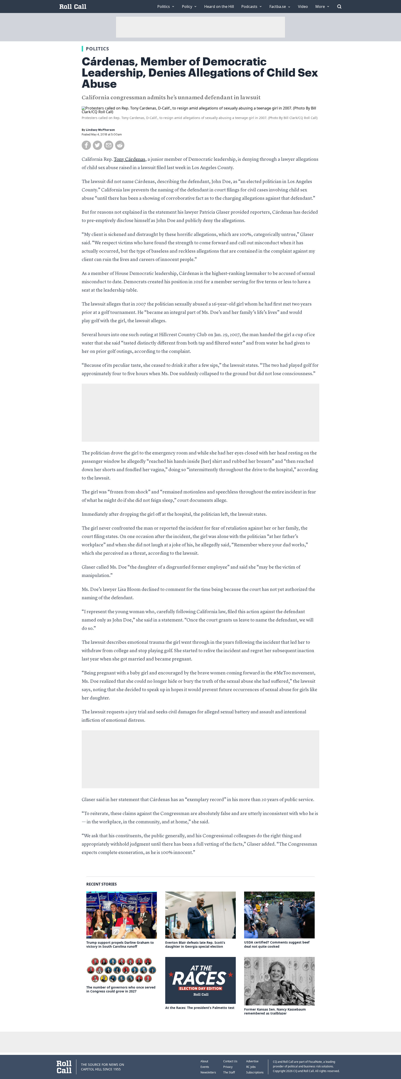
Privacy (228, 1067)
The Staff (229, 1072)
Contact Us (230, 1061)
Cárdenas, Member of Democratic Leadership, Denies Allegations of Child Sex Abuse (200, 73)
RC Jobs (251, 1067)
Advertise (252, 1061)
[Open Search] (339, 6)
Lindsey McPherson (100, 130)
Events (204, 1067)
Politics (97, 48)
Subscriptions (255, 1072)
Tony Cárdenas (129, 159)
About (204, 1061)
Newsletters (208, 1072)
